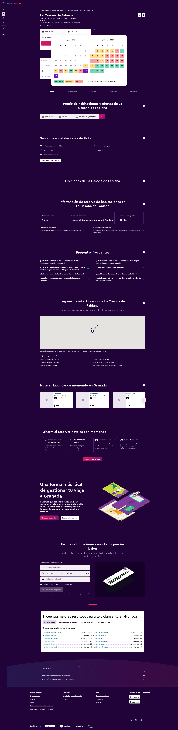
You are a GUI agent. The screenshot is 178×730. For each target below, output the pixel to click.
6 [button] (70, 56)
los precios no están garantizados (89, 666)
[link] (92, 459)
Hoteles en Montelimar (100, 632)
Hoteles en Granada (72, 10)
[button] (3, 3)
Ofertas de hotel (44, 10)
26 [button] (66, 71)
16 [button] (85, 61)
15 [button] (80, 61)
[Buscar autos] (3, 18)
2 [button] (85, 51)
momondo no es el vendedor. (53, 672)
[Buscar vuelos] (3, 9)
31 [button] (56, 76)
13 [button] (71, 61)
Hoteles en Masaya (99, 644)
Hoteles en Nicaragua (58, 10)
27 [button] (71, 71)
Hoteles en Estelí (48, 641)
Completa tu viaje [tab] (104, 622)
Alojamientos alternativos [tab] (68, 622)
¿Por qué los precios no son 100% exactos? (58, 679)
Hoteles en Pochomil (50, 647)
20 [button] (71, 66)
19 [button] (66, 66)
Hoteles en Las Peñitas (50, 638)
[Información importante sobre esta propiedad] (144, 204)
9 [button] (85, 56)
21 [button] (76, 66)
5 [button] (65, 56)
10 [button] (56, 61)
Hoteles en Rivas (48, 644)
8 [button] (80, 56)
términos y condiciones (73, 594)
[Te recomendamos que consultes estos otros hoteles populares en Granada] (144, 385)
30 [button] (86, 71)
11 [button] (60, 61)
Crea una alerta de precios (128, 446)
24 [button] (56, 71)
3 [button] (107, 51)
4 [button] (60, 56)
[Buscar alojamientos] (3, 14)
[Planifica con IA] (3, 22)
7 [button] (75, 56)
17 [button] (56, 66)
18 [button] (61, 66)
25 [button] (61, 71)
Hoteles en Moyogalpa (100, 641)
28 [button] (76, 71)
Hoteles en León (98, 638)
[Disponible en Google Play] (134, 697)
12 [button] (66, 61)
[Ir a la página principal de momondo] (14, 3)
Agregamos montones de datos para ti (56, 675)
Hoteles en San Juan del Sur (52, 632)
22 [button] (81, 66)
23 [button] (86, 66)
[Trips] (3, 28)
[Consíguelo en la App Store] (134, 702)
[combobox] (67, 567)
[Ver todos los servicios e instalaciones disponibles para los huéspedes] (144, 138)
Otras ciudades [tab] (49, 622)
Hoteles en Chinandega (100, 647)
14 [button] (76, 61)
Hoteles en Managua (49, 635)
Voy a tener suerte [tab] (87, 622)
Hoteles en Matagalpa (100, 635)
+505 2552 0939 (46, 25)
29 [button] (81, 71)
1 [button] (80, 51)
